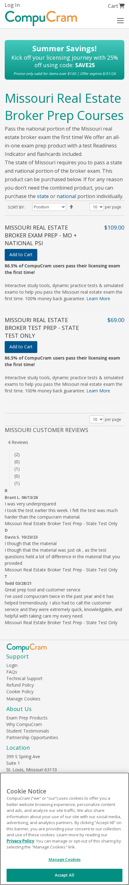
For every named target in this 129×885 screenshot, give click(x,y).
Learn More (98, 298)
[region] (64, 829)
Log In (12, 5)
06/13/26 (30, 497)
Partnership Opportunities (32, 737)
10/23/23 (29, 537)
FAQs (11, 672)
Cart (116, 5)
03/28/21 (23, 583)
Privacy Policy (20, 841)
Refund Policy (20, 685)
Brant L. (12, 497)
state (43, 196)
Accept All (64, 875)
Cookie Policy (20, 691)
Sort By (16, 207)
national (66, 196)
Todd (9, 583)
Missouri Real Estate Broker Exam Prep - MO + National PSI (41, 235)
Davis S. (12, 537)
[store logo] (41, 18)
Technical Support (24, 678)
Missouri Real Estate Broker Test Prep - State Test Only (42, 327)
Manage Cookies (23, 698)
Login (12, 665)
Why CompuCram (24, 724)
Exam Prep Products (27, 718)
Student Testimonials (27, 731)
